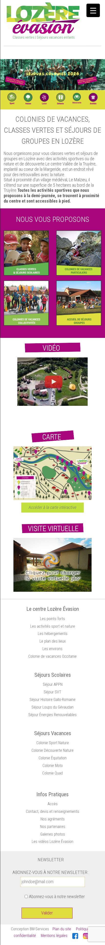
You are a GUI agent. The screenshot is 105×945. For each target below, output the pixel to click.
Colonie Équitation (53, 758)
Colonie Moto (52, 765)
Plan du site (61, 929)
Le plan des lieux (53, 641)
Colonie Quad (52, 773)
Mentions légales (54, 935)
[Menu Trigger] (93, 10)
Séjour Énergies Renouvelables (52, 714)
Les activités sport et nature (52, 626)
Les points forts (52, 618)
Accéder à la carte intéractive (52, 507)
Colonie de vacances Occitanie (52, 656)
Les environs (52, 648)
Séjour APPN (53, 684)
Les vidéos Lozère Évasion (52, 841)
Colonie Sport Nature (52, 743)
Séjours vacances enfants (56, 37)
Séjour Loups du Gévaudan (53, 707)
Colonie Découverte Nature (53, 750)
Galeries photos (52, 834)
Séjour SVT (52, 692)
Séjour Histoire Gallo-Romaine (52, 699)
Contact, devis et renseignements (52, 811)
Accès (53, 804)
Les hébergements (52, 633)
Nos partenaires (52, 826)
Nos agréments (53, 819)
